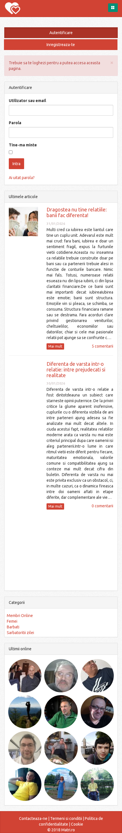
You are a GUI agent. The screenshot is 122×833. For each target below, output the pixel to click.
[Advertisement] (61, 549)
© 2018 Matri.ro (61, 830)
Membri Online (20, 615)
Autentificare (61, 32)
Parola (15, 123)
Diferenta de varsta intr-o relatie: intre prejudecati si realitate (76, 369)
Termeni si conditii (66, 818)
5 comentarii (102, 346)
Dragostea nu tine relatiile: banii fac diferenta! (77, 212)
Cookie (77, 824)
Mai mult (55, 346)
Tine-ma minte (23, 145)
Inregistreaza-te (61, 44)
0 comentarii (102, 506)
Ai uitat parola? (22, 177)
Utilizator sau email (27, 100)
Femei (12, 621)
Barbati (13, 627)
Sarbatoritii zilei (20, 632)
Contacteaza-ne (33, 818)
